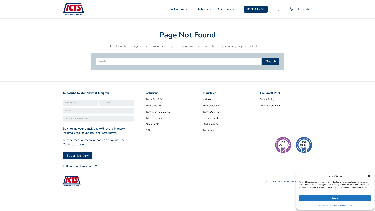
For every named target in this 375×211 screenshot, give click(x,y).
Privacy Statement (340, 205)
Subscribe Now (78, 156)
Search (271, 61)
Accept (335, 198)
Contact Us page (73, 144)
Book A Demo (256, 9)
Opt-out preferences (324, 205)
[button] (369, 176)
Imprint (351, 205)
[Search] (277, 9)
